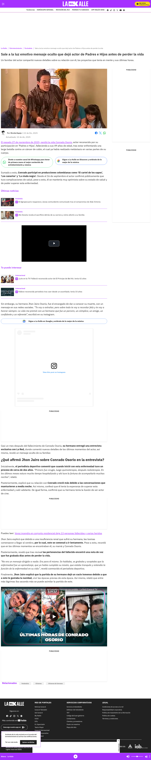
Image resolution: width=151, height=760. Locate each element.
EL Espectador (40, 724)
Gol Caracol (39, 713)
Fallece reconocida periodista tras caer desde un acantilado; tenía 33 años (50, 291)
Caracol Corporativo (41, 733)
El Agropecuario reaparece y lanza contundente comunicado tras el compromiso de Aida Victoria (60, 202)
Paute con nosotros (73, 724)
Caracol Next (39, 736)
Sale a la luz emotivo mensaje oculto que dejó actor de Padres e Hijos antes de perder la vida (69, 48)
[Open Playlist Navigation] (149, 756)
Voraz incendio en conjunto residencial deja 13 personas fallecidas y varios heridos (58, 533)
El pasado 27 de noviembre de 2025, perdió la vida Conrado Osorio (36, 142)
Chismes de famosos (55, 684)
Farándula (28, 48)
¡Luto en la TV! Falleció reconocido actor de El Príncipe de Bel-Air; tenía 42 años (52, 278)
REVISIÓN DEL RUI (63, 10)
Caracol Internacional (42, 730)
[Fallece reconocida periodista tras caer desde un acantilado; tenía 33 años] (7, 292)
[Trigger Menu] (3, 4)
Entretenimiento (16, 48)
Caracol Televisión (41, 710)
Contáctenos (71, 719)
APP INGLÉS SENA (98, 10)
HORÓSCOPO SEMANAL (45, 10)
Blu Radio (38, 716)
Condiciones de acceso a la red (112, 707)
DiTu (36, 721)
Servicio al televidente (74, 707)
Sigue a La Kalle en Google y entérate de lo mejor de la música (56, 321)
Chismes (39, 684)
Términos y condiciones (110, 719)
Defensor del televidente (75, 710)
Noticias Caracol (40, 707)
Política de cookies (108, 716)
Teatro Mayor (39, 727)
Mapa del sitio (71, 727)
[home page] (75, 3)
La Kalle (4, 48)
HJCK (36, 719)
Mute (128, 756)
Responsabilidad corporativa (112, 710)
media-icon (75, 756)
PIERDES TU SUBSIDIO (80, 10)
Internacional (20, 275)
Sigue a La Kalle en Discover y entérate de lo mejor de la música (82, 160)
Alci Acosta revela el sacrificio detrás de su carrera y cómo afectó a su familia (51, 215)
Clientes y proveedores (74, 721)
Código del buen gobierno (75, 716)
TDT (68, 713)
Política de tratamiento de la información (116, 713)
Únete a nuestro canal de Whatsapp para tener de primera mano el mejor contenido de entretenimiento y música (29, 162)
